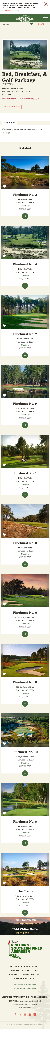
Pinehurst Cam (23, 984)
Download (22, 933)
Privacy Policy (24, 978)
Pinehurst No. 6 (25, 612)
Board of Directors (24, 970)
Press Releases (19, 966)
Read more (8, 10)
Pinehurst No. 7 (25, 333)
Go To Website (12, 107)
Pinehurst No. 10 (25, 751)
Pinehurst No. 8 (25, 682)
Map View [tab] (9, 123)
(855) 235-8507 (25, 209)
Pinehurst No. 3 (25, 542)
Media (35, 974)
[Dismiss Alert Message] (46, 4)
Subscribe (23, 924)
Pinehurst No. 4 (25, 264)
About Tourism (19, 974)
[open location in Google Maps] (25, 131)
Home (6, 24)
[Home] (25, 18)
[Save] (31, 23)
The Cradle (25, 891)
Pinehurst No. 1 (25, 473)
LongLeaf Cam (22, 988)
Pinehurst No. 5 (25, 821)
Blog (35, 966)
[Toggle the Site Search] (3, 18)
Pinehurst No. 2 (25, 194)
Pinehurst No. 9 (25, 403)
